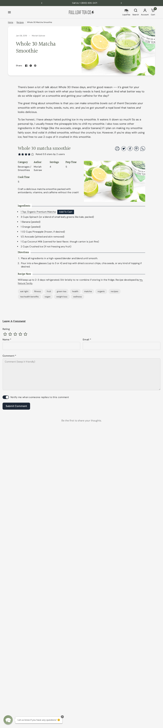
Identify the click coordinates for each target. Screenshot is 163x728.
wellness (77, 296)
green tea (61, 291)
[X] (31, 66)
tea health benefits (29, 296)
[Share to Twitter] (123, 150)
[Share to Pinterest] (136, 150)
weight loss (61, 296)
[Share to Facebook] (130, 150)
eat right (24, 291)
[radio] (5, 334)
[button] (32, 154)
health (75, 291)
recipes (114, 291)
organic (101, 291)
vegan (47, 296)
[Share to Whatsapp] (142, 150)
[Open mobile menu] (9, 12)
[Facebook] (26, 66)
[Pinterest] (35, 66)
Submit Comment (16, 406)
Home (10, 22)
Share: (19, 66)
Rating (6, 329)
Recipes (20, 22)
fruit (49, 291)
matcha (88, 291)
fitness (37, 291)
